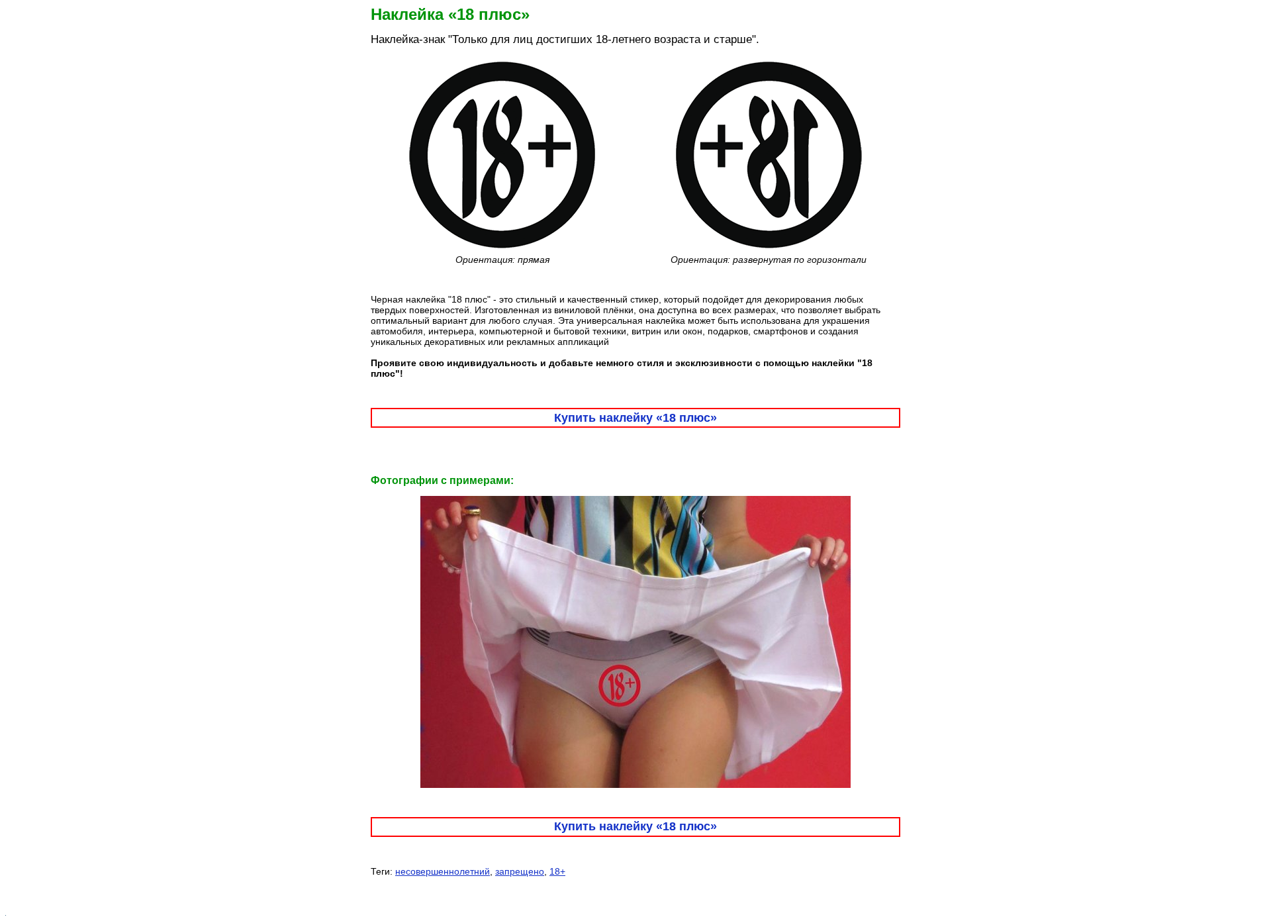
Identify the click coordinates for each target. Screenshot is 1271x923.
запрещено (519, 871)
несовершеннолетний (442, 871)
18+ (557, 871)
